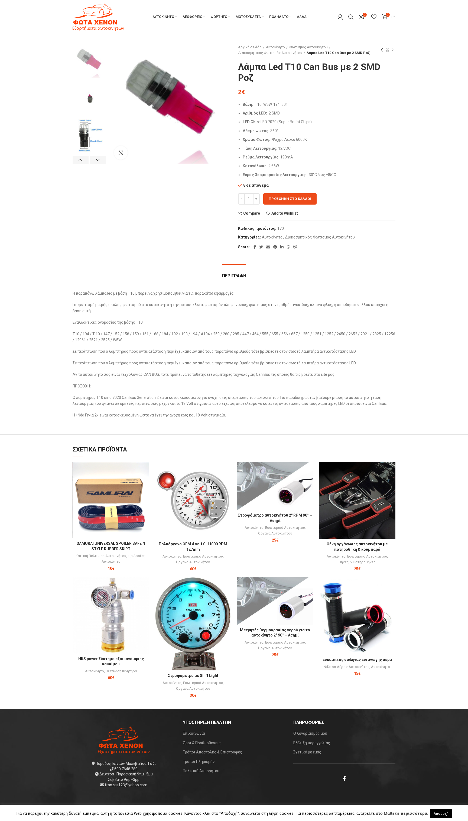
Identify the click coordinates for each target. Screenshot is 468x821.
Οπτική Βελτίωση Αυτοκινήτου (101, 556)
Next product (392, 50)
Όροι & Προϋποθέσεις (202, 743)
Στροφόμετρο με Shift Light (193, 675)
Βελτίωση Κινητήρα (121, 671)
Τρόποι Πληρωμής (199, 761)
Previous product (382, 50)
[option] (89, 61)
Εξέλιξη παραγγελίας (311, 743)
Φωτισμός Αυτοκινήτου (308, 47)
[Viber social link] (295, 246)
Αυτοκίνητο (275, 47)
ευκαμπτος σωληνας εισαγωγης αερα (357, 659)
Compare (251, 213)
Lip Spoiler (136, 556)
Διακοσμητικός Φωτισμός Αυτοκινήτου (270, 53)
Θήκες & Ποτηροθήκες (357, 562)
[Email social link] (268, 246)
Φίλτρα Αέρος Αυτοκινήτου (346, 667)
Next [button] (98, 160)
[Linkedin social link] (282, 246)
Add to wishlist (284, 213)
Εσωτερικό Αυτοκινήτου (203, 556)
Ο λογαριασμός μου (310, 733)
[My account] (340, 16)
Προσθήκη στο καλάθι (290, 199)
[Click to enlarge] (121, 153)
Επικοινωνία (194, 733)
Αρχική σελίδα (250, 47)
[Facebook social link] (255, 246)
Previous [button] (81, 160)
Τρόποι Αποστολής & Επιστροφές (212, 752)
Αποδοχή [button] (441, 814)
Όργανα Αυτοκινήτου (193, 562)
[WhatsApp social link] (288, 246)
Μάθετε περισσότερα (405, 813)
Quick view (145, 483)
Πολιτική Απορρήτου (201, 771)
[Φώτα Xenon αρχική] (124, 740)
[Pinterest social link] (275, 246)
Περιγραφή (234, 275)
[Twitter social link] (261, 246)
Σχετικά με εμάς (307, 752)
